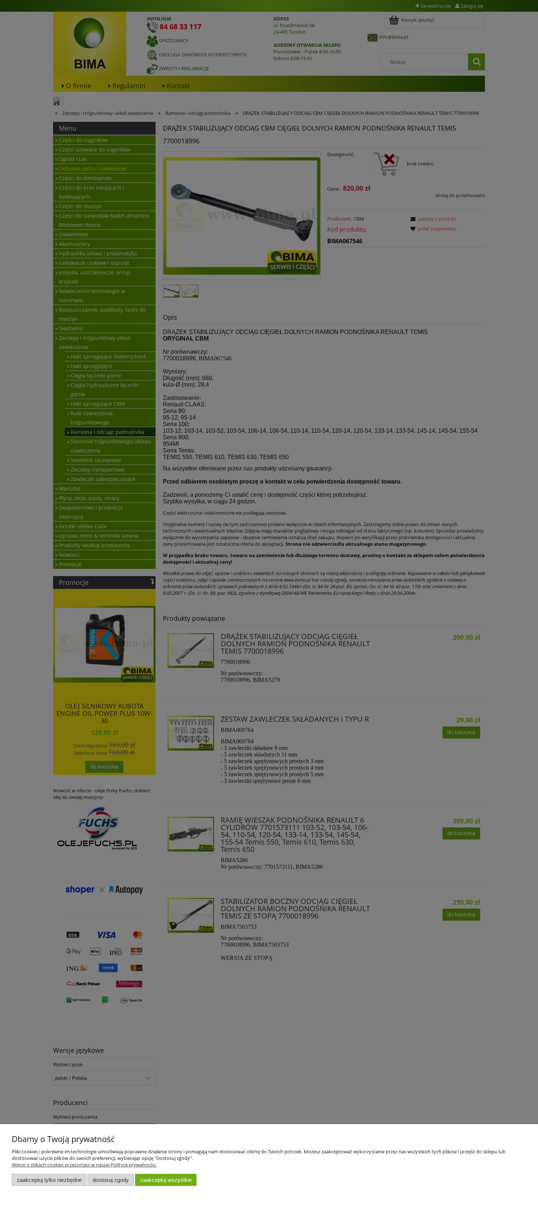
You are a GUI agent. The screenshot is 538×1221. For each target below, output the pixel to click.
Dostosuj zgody (111, 1180)
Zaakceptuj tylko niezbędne (49, 1180)
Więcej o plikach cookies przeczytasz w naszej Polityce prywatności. (84, 1164)
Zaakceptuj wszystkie (166, 1180)
